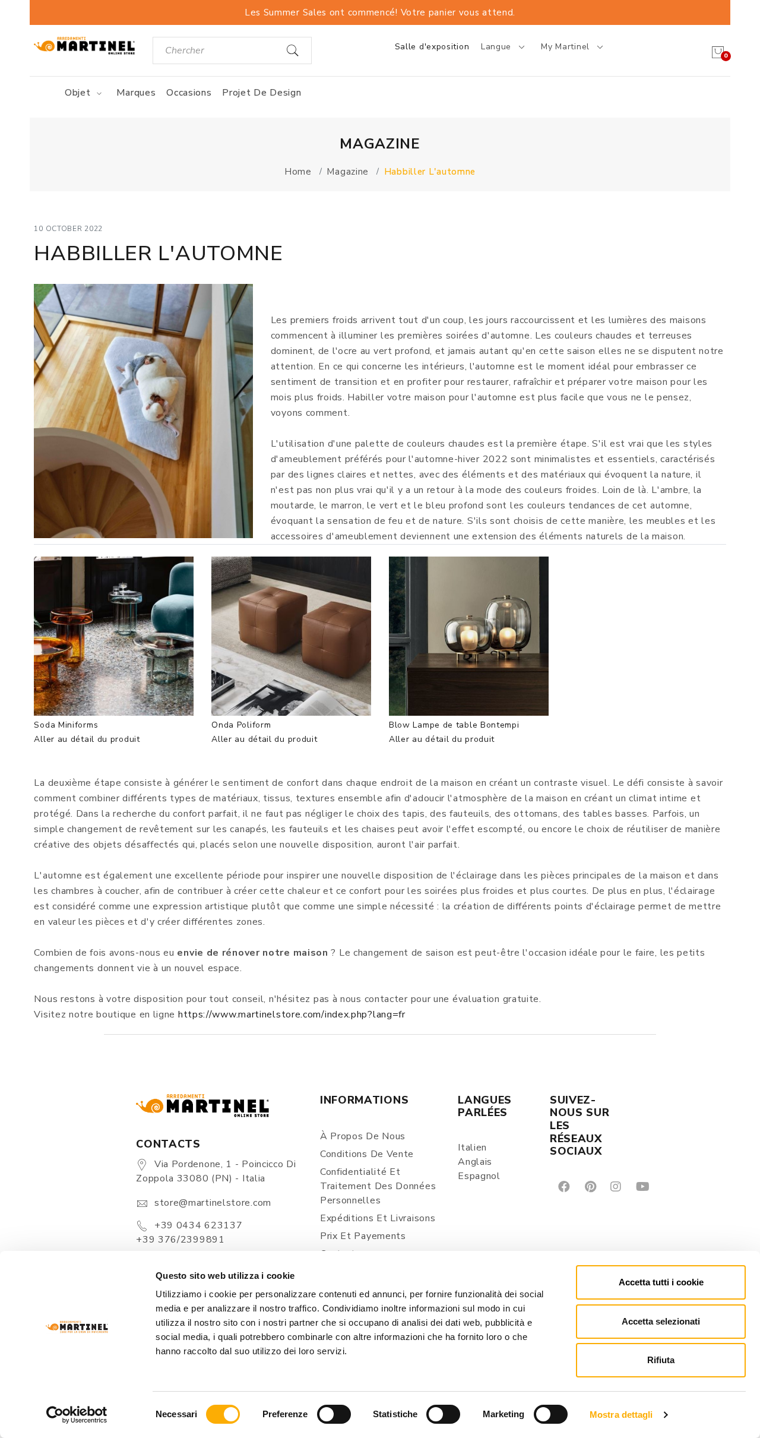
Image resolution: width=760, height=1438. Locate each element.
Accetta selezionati (661, 1321)
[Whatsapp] (669, 1186)
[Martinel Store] (84, 44)
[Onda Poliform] (291, 636)
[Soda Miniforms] (114, 636)
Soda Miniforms (66, 725)
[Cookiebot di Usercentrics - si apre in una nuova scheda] (77, 1415)
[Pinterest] (590, 1186)
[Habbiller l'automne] (143, 411)
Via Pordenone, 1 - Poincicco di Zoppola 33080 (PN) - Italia (216, 1171)
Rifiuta (660, 1360)
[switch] (334, 1414)
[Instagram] (615, 1186)
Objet (79, 92)
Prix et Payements (363, 1236)
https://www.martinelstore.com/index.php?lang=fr (290, 1014)
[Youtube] (642, 1186)
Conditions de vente (367, 1154)
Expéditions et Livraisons (378, 1218)
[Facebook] (563, 1186)
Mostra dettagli (621, 1414)
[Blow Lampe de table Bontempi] (469, 636)
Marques (136, 92)
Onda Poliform (241, 725)
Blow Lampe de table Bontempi (454, 725)
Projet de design (261, 92)
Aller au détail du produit (87, 739)
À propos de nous (363, 1136)
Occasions (188, 92)
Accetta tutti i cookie (661, 1282)
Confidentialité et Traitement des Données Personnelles (378, 1186)
